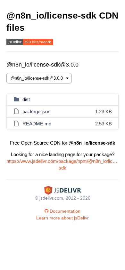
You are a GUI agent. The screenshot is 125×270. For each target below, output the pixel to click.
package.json (36, 111)
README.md (36, 123)
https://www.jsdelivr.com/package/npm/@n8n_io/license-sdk (62, 164)
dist (26, 99)
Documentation (65, 211)
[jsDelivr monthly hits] (29, 43)
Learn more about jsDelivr (62, 217)
